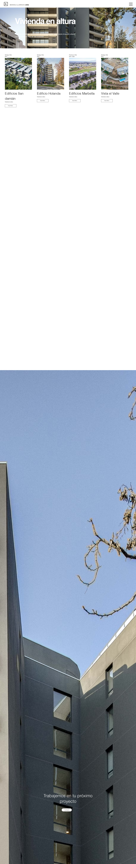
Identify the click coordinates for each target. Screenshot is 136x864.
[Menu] (131, 4)
